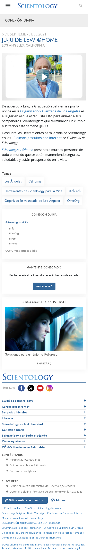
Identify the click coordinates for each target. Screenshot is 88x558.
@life (11, 229)
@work (12, 239)
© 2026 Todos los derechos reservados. (43, 544)
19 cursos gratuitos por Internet (37, 138)
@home (13, 243)
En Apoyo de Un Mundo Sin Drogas (63, 527)
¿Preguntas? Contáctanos (25, 459)
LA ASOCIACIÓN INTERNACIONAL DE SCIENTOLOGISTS (31, 522)
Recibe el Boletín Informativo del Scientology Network (42, 486)
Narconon (35, 527)
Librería (7, 418)
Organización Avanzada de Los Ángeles (50, 111)
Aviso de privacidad (12, 548)
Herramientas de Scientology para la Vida (33, 191)
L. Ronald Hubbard (12, 508)
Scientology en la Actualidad (22, 424)
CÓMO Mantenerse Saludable (21, 251)
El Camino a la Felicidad (15, 527)
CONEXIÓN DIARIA (44, 214)
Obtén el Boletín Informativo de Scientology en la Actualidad (45, 491)
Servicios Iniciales (14, 412)
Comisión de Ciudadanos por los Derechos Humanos (31, 537)
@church (75, 191)
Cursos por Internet (15, 407)
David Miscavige (36, 513)
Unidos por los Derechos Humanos (21, 532)
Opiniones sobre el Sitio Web (27, 465)
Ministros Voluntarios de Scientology (22, 517)
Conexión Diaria (13, 430)
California (34, 181)
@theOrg (73, 200)
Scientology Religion (13, 513)
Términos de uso (57, 548)
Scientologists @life (17, 222)
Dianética (30, 508)
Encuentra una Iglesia (22, 471)
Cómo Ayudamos (14, 441)
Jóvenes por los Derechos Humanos (63, 532)
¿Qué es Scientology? (18, 401)
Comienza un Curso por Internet (65, 513)
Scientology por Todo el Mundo (24, 436)
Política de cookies (35, 548)
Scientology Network (49, 508)
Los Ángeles (13, 181)
